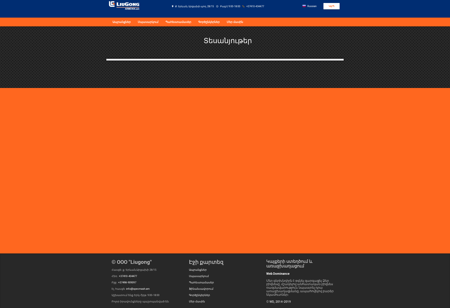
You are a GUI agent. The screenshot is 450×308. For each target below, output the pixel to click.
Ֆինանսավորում (201, 288)
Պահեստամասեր (178, 22)
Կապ (331, 6)
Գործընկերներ (209, 22)
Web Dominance (278, 273)
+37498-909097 (127, 282)
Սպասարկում (148, 22)
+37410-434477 (128, 276)
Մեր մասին (235, 22)
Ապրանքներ (121, 22)
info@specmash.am (138, 288)
